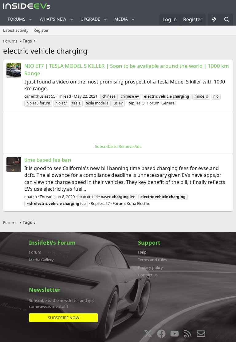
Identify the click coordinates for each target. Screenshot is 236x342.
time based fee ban (47, 159)
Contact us (148, 275)
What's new (53, 19)
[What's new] (214, 19)
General (168, 103)
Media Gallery (41, 260)
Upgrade (90, 19)
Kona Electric (138, 203)
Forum (35, 252)
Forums (17, 19)
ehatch (30, 196)
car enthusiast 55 (39, 96)
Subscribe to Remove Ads (118, 146)
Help (142, 252)
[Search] (226, 19)
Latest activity (16, 30)
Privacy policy (150, 267)
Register (41, 30)
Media (121, 19)
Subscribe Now (63, 317)
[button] (30, 19)
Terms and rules (152, 260)
